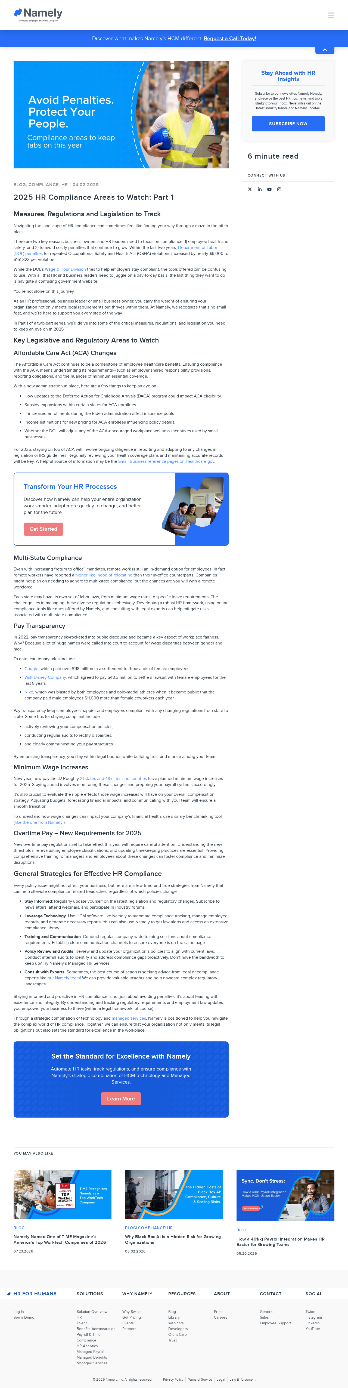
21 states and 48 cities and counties (113, 778)
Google (31, 668)
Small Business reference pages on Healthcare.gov (166, 461)
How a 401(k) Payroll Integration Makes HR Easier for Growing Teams (281, 1242)
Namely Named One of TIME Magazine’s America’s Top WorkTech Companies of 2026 (60, 1239)
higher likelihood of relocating (103, 575)
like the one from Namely (39, 822)
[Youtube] (269, 189)
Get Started (43, 529)
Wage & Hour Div (61, 269)
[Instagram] (279, 189)
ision (81, 269)
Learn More (121, 1099)
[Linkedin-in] (259, 189)
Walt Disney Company (45, 677)
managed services (129, 1018)
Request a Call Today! (230, 38)
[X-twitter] (250, 189)
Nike (28, 692)
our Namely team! (64, 978)
